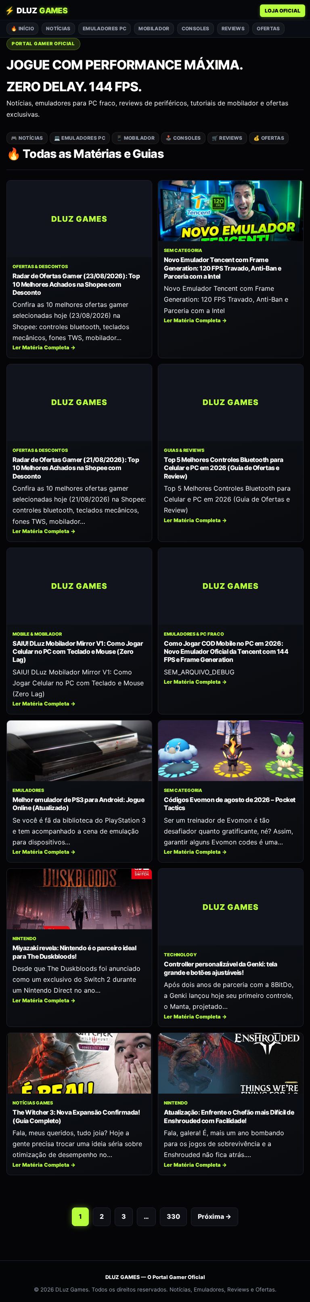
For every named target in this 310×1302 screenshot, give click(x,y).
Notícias (58, 28)
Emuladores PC (105, 28)
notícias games (33, 1103)
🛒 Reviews (227, 138)
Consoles (195, 28)
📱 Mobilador (135, 138)
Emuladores (28, 790)
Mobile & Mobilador (37, 634)
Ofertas (268, 28)
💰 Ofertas (268, 138)
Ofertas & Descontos (40, 266)
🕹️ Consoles (183, 138)
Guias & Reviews (184, 450)
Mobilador (153, 28)
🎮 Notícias (27, 138)
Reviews (233, 28)
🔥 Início (22, 28)
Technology (180, 955)
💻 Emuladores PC (79, 138)
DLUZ (36, 10)
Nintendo (24, 938)
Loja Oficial (282, 11)
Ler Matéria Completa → (44, 347)
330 (173, 1216)
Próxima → (214, 1216)
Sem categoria (183, 250)
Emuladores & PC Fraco (194, 634)
